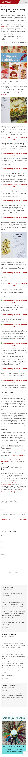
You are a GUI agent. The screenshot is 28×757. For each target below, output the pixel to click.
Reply (6, 627)
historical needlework (9, 514)
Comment (3, 554)
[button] (25, 1)
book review (5, 512)
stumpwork (22, 514)
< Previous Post (5, 519)
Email (2, 541)
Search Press (4, 26)
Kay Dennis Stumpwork (11, 91)
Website (2, 548)
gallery (12, 92)
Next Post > (23, 519)
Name (2, 535)
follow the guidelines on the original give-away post (12, 490)
